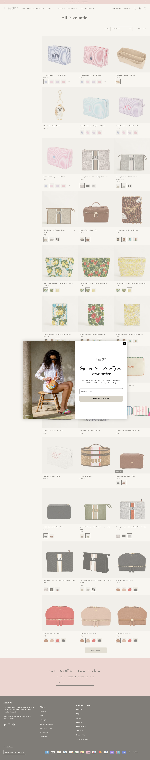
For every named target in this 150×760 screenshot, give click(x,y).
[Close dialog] (124, 343)
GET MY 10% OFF (101, 399)
